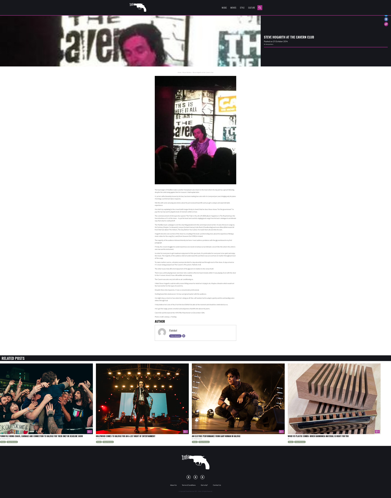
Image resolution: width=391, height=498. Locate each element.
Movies (233, 7)
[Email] (183, 335)
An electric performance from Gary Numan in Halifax (216, 436)
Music (224, 7)
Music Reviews (187, 72)
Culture (251, 7)
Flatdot (173, 330)
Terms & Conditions (189, 485)
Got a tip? (204, 485)
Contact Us (217, 485)
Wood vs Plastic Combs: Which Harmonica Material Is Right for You (318, 436)
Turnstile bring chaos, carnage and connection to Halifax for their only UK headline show (41, 436)
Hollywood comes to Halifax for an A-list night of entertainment (125, 436)
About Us (173, 485)
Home (179, 72)
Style (242, 7)
